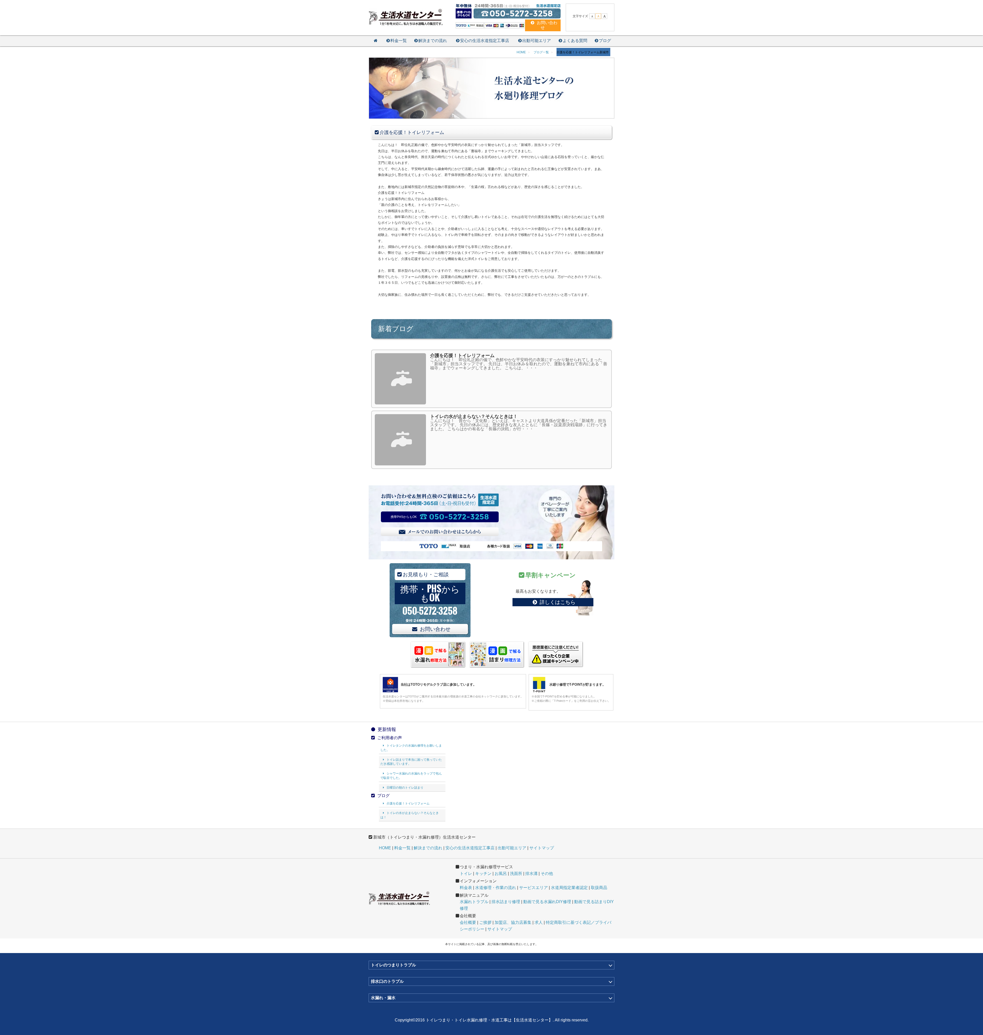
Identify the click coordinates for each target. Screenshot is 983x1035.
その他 (547, 873)
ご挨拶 (485, 922)
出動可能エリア (536, 40)
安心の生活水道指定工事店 (484, 40)
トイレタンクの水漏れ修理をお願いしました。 (411, 748)
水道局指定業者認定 (569, 887)
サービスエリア (533, 887)
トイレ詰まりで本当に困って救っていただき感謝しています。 (411, 762)
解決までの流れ (432, 40)
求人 (539, 922)
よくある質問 (575, 40)
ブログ (605, 40)
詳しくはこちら (557, 602)
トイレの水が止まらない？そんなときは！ (409, 815)
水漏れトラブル (474, 902)
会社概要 (468, 922)
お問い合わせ (435, 629)
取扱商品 (599, 887)
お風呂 (501, 873)
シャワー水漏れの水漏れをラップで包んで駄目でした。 (411, 776)
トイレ (466, 873)
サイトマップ (541, 848)
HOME (385, 848)
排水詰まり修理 (506, 902)
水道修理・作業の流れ (495, 887)
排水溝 (531, 873)
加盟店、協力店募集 (513, 922)
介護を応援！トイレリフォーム (408, 803)
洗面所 (516, 873)
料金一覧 (398, 40)
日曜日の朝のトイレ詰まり (405, 787)
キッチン (483, 873)
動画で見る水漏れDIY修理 (547, 902)
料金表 (466, 887)
